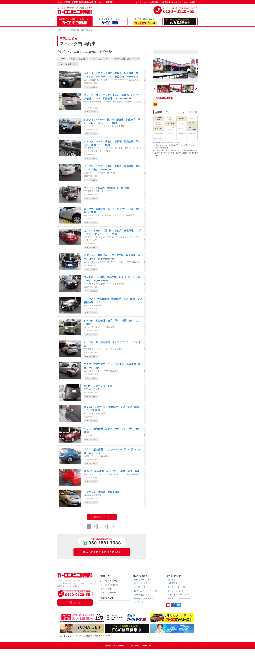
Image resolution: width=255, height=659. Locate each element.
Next (196, 88)
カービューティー (101, 59)
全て (63, 59)
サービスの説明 (189, 112)
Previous (154, 88)
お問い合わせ (74, 602)
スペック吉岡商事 (71, 30)
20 (114, 526)
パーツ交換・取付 (69, 64)
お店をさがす (107, 598)
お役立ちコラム (180, 2)
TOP (59, 30)
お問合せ (194, 2)
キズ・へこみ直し (79, 59)
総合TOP (105, 575)
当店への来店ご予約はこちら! (100, 552)
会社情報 (154, 2)
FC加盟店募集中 (180, 21)
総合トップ (142, 2)
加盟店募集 (165, 2)
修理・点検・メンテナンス (127, 59)
